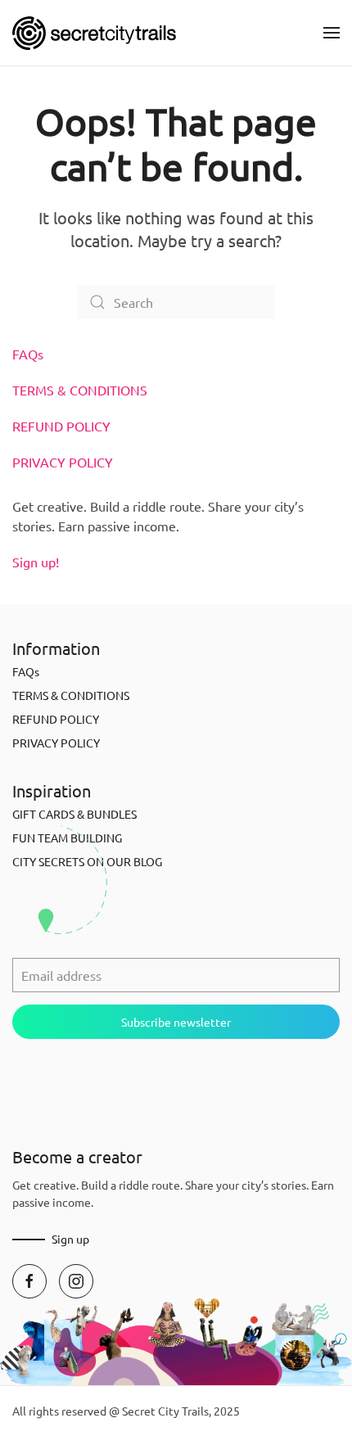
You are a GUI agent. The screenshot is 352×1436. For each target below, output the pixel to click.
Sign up (70, 1238)
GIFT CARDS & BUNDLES (74, 813)
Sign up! (35, 561)
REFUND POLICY (61, 426)
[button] (331, 32)
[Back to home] (94, 32)
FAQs (27, 353)
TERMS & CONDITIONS (79, 390)
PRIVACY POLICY (62, 462)
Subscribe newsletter (176, 1021)
